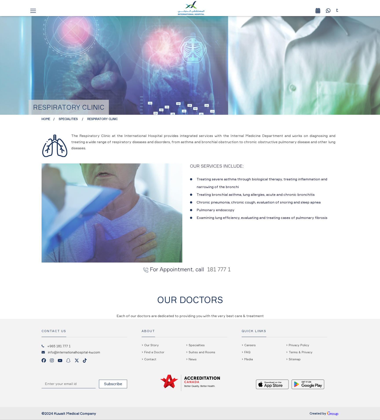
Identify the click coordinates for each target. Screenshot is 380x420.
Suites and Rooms (202, 352)
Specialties (197, 345)
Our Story (151, 345)
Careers (250, 345)
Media (248, 359)
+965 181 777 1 (59, 346)
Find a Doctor (154, 352)
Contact (150, 359)
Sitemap (295, 359)
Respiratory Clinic (102, 119)
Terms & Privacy (300, 352)
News (193, 359)
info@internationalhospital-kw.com (74, 352)
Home (46, 119)
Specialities (69, 119)
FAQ (247, 352)
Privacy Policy (299, 345)
